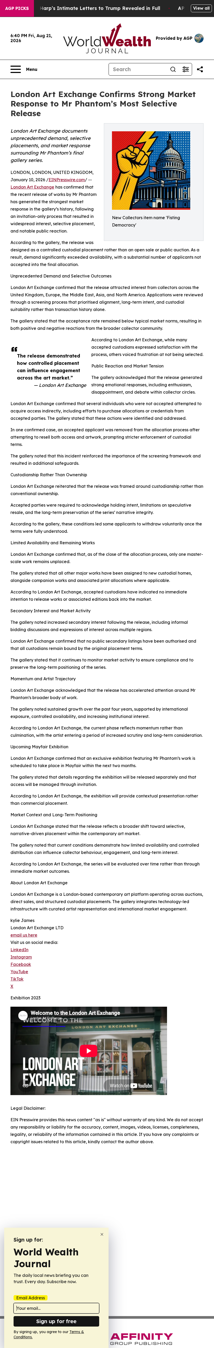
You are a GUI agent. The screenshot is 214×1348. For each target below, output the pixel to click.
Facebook (20, 964)
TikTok (16, 979)
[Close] (101, 1234)
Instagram (21, 957)
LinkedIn (19, 949)
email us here (23, 935)
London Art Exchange (32, 187)
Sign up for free (56, 1321)
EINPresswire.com (67, 179)
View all (201, 8)
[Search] (173, 69)
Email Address (30, 1297)
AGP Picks (17, 8)
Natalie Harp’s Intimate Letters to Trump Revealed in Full (90, 8)
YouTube (19, 971)
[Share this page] (200, 69)
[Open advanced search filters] (185, 69)
